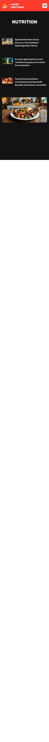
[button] (44, 5)
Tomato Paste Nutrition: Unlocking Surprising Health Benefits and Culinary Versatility (30, 82)
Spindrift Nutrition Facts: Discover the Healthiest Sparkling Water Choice (27, 42)
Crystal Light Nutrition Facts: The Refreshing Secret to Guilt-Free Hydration (30, 62)
